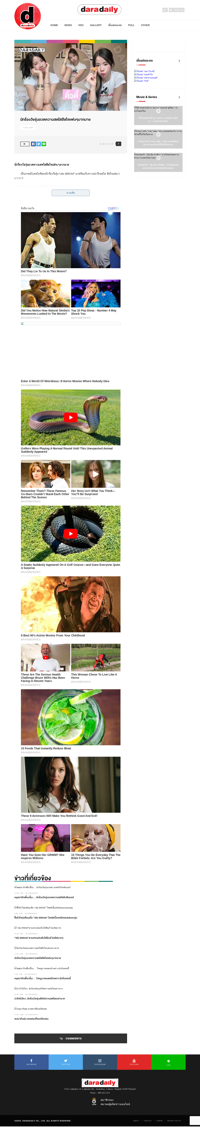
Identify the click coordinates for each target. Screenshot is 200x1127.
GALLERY (96, 25)
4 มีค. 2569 (18, 913)
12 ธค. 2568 (28, 127)
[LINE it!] (44, 144)
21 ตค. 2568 (18, 1014)
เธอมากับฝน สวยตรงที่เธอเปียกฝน (31, 1019)
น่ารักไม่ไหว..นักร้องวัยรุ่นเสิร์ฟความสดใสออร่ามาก (39, 999)
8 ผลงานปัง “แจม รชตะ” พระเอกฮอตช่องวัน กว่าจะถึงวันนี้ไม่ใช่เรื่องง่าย (158, 143)
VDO (81, 25)
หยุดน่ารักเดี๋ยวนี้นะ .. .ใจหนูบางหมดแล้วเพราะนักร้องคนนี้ (42, 978)
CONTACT (148, 1120)
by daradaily (32, 893)
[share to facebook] (33, 144)
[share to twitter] (38, 144)
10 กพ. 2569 (18, 933)
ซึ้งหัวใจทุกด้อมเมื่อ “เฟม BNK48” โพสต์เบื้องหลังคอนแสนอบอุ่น (45, 918)
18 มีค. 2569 (18, 893)
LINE (168, 1065)
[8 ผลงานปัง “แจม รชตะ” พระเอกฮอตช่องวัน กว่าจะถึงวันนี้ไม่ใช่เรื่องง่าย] (158, 135)
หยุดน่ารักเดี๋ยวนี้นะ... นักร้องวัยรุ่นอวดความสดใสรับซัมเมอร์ (44, 897)
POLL (131, 25)
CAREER (159, 1120)
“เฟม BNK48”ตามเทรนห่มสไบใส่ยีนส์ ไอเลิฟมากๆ (38, 938)
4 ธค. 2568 (18, 974)
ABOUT (136, 1120)
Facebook (31, 1064)
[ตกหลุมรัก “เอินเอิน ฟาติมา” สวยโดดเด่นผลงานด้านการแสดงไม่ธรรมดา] (158, 158)
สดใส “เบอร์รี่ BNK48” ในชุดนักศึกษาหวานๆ (52, 186)
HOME (54, 25)
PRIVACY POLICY (174, 1120)
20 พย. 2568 (18, 994)
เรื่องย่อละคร (115, 25)
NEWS (68, 25)
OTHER (145, 25)
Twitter (65, 1064)
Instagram (100, 1064)
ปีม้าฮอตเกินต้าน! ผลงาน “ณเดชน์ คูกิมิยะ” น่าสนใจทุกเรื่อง (158, 119)
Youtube (134, 1064)
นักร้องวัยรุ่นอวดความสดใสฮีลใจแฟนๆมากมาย (37, 958)
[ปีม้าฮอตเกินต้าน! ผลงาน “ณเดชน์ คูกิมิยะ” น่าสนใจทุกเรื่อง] (158, 111)
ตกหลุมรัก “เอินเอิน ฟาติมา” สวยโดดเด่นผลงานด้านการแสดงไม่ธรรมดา (158, 166)
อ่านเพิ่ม (71, 193)
